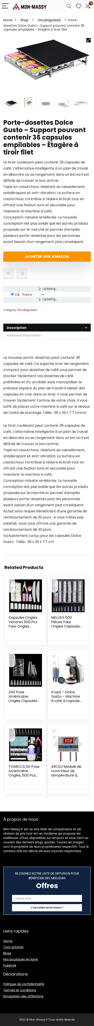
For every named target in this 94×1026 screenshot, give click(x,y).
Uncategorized (49, 20)
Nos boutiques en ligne (20, 959)
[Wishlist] (78, 6)
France (27, 294)
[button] (88, 40)
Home (7, 20)
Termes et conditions (19, 990)
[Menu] (5, 6)
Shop (24, 20)
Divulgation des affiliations (23, 996)
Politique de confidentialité (23, 984)
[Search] (69, 6)
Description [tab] (16, 328)
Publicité (9, 965)
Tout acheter (13, 947)
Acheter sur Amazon (47, 256)
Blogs (7, 953)
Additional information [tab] (24, 335)
